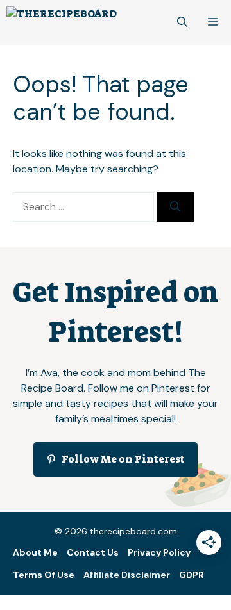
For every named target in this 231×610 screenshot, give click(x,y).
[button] (182, 22)
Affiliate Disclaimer (126, 575)
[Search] (175, 207)
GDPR (191, 575)
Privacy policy (159, 552)
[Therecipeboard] (61, 22)
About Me (35, 552)
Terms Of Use (43, 575)
